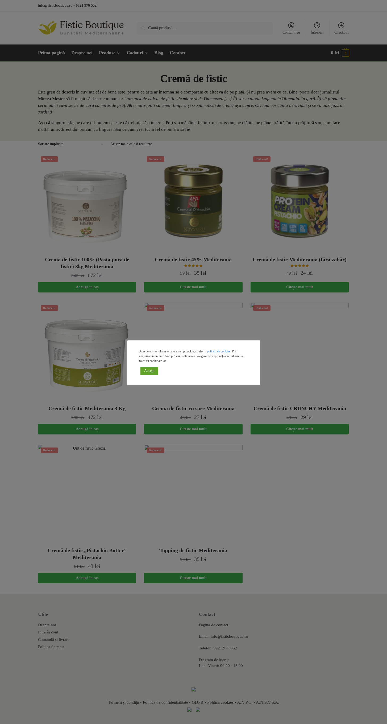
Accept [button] (149, 371)
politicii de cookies (218, 351)
